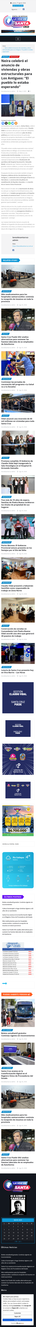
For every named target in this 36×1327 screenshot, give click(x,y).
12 (4, 1233)
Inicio (4, 46)
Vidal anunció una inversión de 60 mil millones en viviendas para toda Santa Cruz (17, 421)
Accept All (17, 1320)
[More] (15, 123)
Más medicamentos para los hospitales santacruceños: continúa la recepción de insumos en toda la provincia (17, 298)
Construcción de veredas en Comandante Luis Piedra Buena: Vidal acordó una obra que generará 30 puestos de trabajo (17, 632)
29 (18, 1239)
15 (18, 1233)
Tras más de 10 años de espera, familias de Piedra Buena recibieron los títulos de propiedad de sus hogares (17, 503)
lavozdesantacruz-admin (8, 91)
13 (9, 1233)
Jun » (20, 1241)
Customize (17, 1313)
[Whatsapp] (9, 123)
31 (27, 1239)
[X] (6, 123)
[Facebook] (2, 123)
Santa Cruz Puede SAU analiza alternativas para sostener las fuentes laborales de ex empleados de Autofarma (17, 340)
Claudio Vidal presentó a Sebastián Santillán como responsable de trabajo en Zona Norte (17, 588)
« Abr (16, 1241)
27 (9, 1239)
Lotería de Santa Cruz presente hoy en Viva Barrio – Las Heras (17, 671)
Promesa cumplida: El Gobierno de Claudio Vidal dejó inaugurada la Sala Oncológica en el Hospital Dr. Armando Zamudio (17, 464)
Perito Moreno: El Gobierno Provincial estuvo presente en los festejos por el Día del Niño (16, 547)
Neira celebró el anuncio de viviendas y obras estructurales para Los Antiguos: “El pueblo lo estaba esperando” (18, 49)
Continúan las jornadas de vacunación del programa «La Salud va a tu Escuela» (17, 384)
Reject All (17, 1316)
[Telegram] (12, 123)
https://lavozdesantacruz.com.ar (22, 246)
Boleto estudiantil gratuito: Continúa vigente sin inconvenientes (18, 1034)
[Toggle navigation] (18, 39)
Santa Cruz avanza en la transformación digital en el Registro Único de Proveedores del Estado (17, 1074)
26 (4, 1239)
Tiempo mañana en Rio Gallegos (18, 885)
